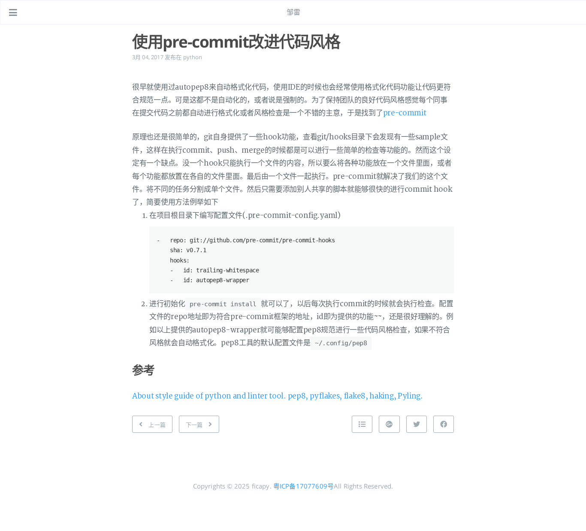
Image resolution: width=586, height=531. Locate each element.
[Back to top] (362, 424)
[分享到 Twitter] (416, 424)
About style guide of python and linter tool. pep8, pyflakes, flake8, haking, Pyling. (277, 396)
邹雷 (293, 12)
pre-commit (404, 113)
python (192, 57)
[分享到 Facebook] (443, 424)
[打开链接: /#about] (571, 12)
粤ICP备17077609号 (303, 486)
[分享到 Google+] (389, 424)
